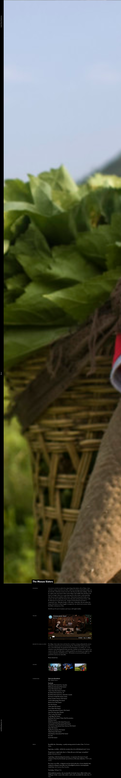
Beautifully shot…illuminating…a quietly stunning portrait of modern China (66, 744)
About (1, 373)
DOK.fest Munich (52, 720)
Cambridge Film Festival (54, 716)
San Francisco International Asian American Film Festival (62, 726)
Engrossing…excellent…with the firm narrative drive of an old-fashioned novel (67, 749)
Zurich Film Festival (52, 737)
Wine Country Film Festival (54, 714)
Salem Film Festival (52, 728)
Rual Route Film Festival (53, 718)
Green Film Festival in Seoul (55, 689)
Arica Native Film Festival (54, 708)
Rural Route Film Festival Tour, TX (56, 692)
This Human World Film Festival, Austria (57, 696)
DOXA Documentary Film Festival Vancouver (59, 722)
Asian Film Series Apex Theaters (56, 712)
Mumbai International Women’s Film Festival (59, 710)
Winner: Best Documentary (66, 718)
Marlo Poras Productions (1, 21)
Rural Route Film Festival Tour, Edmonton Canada (60, 694)
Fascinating (51, 770)
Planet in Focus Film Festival (54, 702)
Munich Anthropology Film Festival (56, 700)
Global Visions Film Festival (54, 732)
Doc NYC (50, 735)
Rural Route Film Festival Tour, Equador (57, 685)
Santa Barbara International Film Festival (58, 733)
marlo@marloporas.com (1, 725)
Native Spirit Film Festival (54, 706)
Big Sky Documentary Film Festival (56, 730)
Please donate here (53, 657)
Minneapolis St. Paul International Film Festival (59, 724)
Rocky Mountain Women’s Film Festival (57, 698)
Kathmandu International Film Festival (57, 687)
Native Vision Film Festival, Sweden (56, 691)
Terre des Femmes (52, 704)
